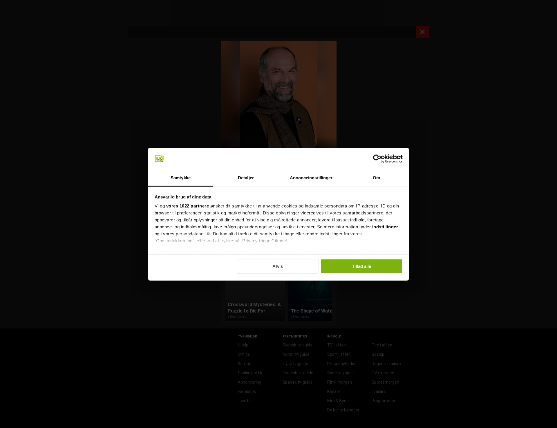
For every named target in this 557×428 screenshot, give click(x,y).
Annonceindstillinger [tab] (311, 177)
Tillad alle (361, 266)
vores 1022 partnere (187, 205)
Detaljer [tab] (246, 177)
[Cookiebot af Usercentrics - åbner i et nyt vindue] (377, 158)
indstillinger (385, 226)
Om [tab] (376, 177)
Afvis (277, 266)
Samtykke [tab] (181, 177)
